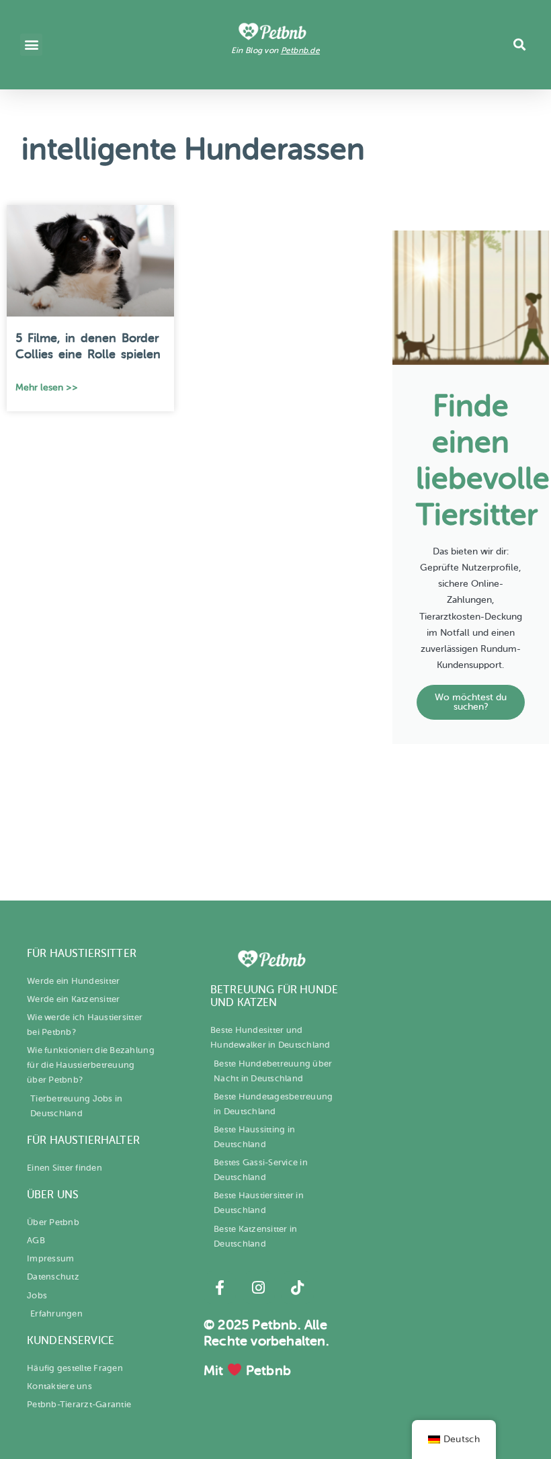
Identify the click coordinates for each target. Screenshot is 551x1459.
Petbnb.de (301, 50)
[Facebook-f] (220, 1288)
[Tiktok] (297, 1288)
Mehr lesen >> (46, 387)
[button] (31, 45)
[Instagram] (259, 1288)
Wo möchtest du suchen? (471, 702)
